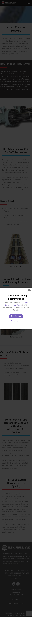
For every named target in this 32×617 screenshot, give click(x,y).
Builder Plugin (17, 305)
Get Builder (16, 316)
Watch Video (16, 321)
